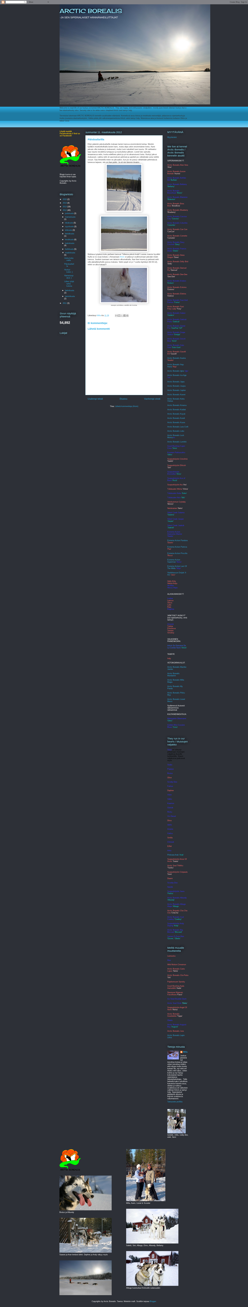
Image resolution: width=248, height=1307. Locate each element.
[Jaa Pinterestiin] (127, 315)
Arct (169, 431)
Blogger (153, 1301)
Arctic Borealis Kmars (176, 405)
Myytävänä (172, 137)
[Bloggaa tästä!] (119, 315)
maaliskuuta (70, 253)
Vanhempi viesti (152, 399)
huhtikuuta (69, 249)
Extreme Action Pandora (177, 540)
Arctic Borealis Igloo (175, 371)
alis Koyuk (181, 414)
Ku (181, 418)
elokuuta (69, 230)
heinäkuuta (69, 234)
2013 (65, 207)
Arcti (169, 386)
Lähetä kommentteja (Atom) (126, 406)
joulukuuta (69, 213)
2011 (65, 303)
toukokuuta (69, 243)
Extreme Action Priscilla (177, 553)
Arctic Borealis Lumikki (177, 442)
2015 (65, 199)
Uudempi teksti (95, 399)
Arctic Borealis (173, 418)
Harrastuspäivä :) (68, 276)
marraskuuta (70, 217)
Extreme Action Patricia (177, 547)
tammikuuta (70, 296)
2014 (65, 203)
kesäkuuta (69, 239)
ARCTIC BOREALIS (91, 10)
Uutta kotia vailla (68, 259)
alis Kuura (181, 422)
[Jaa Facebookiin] (124, 315)
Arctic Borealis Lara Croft (177, 427)
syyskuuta (69, 226)
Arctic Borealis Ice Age (176, 375)
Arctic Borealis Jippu (176, 382)
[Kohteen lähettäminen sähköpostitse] (116, 315)
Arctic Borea (172, 409)
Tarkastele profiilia (174, 1102)
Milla (185, 1052)
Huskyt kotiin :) (68, 271)
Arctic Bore (172, 414)
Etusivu (123, 399)
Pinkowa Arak (173, 855)
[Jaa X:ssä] (121, 315)
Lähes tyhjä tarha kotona (69, 283)
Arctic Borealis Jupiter (176, 390)
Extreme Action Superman (173, 561)
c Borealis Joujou (178, 386)
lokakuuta (69, 223)
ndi (183, 418)
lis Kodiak (182, 409)
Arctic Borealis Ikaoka (176, 358)
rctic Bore (173, 422)
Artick (122, 257)
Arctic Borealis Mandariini (173, 674)
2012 (65, 210)
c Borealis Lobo (177, 431)
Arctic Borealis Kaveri (176, 394)
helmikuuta (69, 290)
